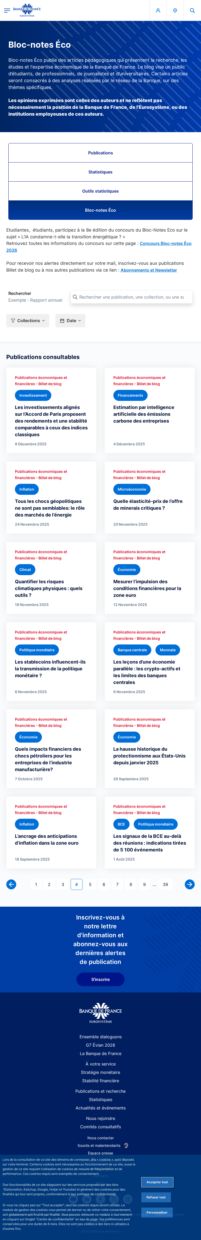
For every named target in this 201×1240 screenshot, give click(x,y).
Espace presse (100, 1153)
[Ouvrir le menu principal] (7, 10)
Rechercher (19, 293)
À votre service (101, 1064)
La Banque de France (100, 1053)
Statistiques (100, 172)
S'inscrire (100, 979)
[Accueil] (100, 1013)
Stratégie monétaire (100, 1072)
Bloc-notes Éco (100, 210)
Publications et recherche (100, 1091)
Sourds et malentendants (98, 1145)
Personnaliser (157, 1212)
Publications (100, 152)
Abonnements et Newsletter (149, 270)
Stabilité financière (100, 1080)
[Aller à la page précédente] (11, 884)
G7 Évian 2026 (100, 1045)
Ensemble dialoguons (101, 1036)
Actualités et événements (101, 1107)
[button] (192, 10)
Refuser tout (156, 1197)
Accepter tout (157, 1182)
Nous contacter (100, 1138)
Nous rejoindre (100, 1118)
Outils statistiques (100, 191)
